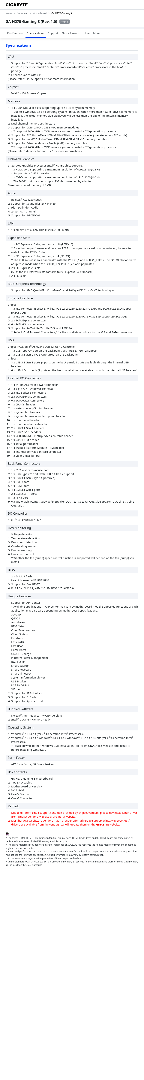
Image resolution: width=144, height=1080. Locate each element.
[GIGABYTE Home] (17, 4)
